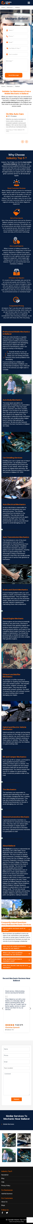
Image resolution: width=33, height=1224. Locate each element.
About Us (4, 1202)
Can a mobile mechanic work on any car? (14, 929)
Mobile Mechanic (8, 1124)
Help (2, 1182)
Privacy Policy (5, 1185)
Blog (2, 1178)
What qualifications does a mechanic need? (12, 960)
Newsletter (5, 1175)
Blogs (3, 1205)
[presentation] (22, 141)
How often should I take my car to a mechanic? (15, 966)
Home (3, 7)
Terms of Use (12, 1221)
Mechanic (10, 7)
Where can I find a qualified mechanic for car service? (12, 953)
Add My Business (6, 1194)
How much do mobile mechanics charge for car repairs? (14, 947)
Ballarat (17, 7)
